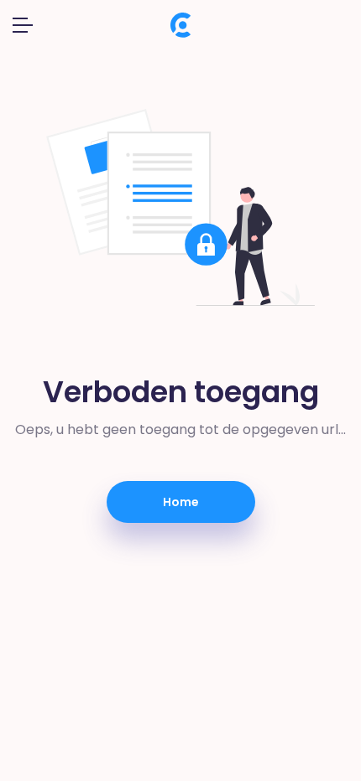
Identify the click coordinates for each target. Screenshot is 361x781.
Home (181, 502)
